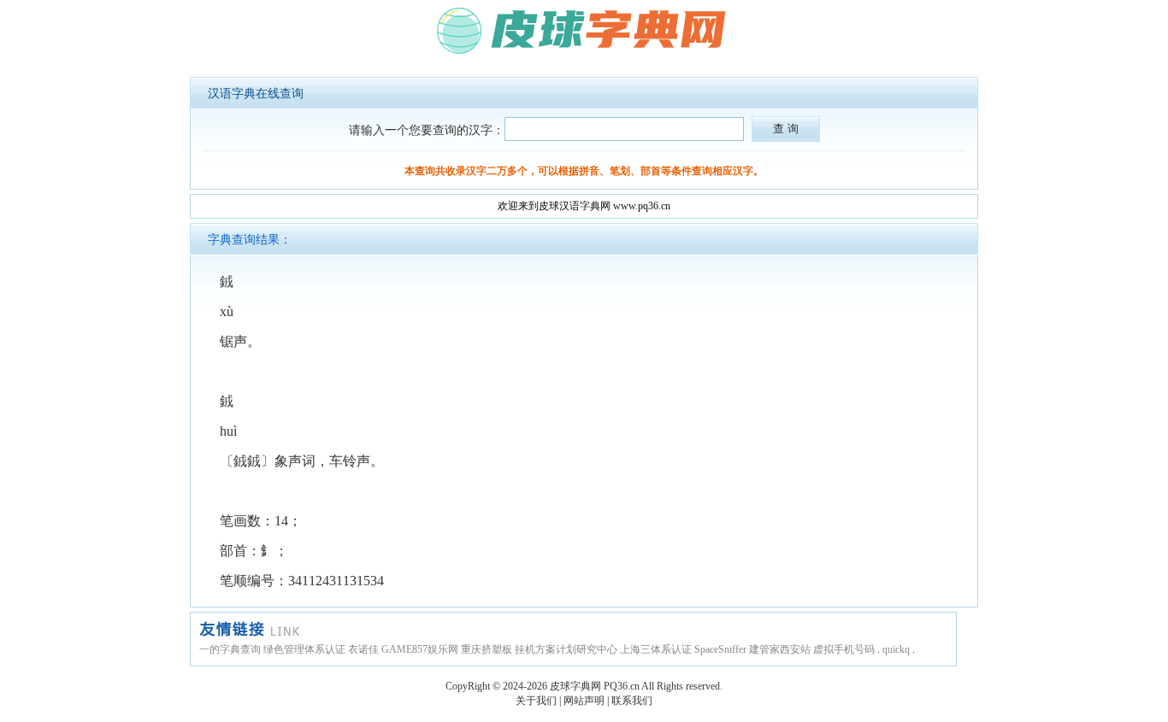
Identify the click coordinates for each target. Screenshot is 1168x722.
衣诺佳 (363, 649)
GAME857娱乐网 (419, 649)
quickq (896, 649)
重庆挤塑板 (486, 649)
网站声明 (584, 701)
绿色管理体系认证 (304, 649)
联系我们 (631, 701)
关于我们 (536, 701)
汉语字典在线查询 (256, 93)
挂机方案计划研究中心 (566, 649)
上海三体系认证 (656, 649)
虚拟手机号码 (844, 649)
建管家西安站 (780, 649)
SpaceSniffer (720, 649)
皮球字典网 (575, 686)
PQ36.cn (622, 686)
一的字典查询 (230, 649)
